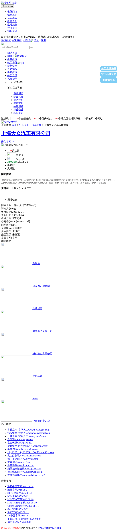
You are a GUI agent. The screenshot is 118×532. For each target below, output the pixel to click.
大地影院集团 (26, 475)
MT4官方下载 (20, 499)
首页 (14, 125)
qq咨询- (27, 40)
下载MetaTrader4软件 (24, 519)
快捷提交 (6, 40)
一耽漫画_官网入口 (26, 436)
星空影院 (20, 465)
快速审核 (17, 40)
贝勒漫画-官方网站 (27, 446)
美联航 (36, 263)
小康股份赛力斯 (41, 420)
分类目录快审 (108, 68)
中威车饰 (37, 376)
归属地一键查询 (24, 468)
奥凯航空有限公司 (42, 331)
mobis (35, 398)
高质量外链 (109, 80)
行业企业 (24, 125)
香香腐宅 (18, 462)
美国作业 (22, 449)
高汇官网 (18, 509)
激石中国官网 (20, 486)
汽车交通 (36, 125)
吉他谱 (20, 439)
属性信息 (12, 199)
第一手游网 (22, 459)
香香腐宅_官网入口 (28, 429)
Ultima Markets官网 (23, 506)
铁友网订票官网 (41, 286)
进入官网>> (7, 141)
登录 (36, 40)
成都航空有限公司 (42, 353)
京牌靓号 (37, 308)
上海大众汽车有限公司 (25, 133)
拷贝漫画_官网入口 (28, 433)
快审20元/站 (10, 121)
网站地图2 (55, 527)
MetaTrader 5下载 (22, 502)
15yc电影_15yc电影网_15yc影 (30, 452)
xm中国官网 (19, 515)
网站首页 (12, 53)
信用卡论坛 (19, 522)
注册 (43, 40)
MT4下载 (18, 496)
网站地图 (44, 527)
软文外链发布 (108, 74)
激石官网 (18, 489)
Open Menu (7, 6)
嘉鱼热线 (19, 442)
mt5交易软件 (19, 493)
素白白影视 (24, 455)
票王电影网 (24, 471)
